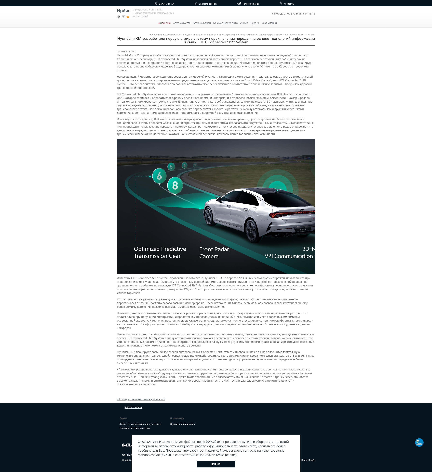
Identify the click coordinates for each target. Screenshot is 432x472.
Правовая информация (182, 424)
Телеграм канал (251, 4)
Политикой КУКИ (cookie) (217, 455)
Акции (244, 23)
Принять (216, 464)
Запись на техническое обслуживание (140, 424)
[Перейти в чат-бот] (419, 442)
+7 (304, 13)
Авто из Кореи (202, 23)
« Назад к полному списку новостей (141, 399)
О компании (269, 23)
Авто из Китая (182, 23)
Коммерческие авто (225, 23)
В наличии (164, 23)
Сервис (254, 23)
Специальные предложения (134, 428)
